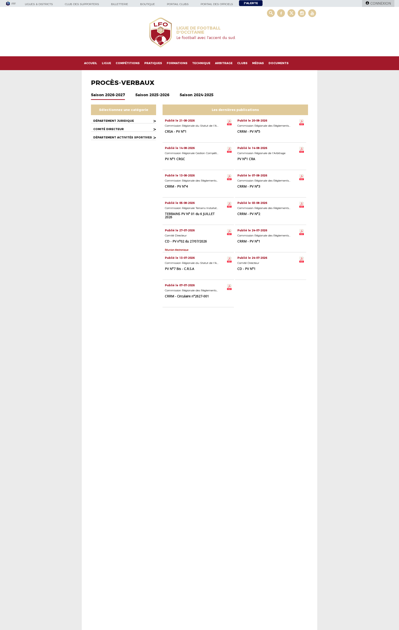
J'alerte (251, 3)
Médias (258, 63)
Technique (201, 63)
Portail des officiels (217, 4)
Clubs (242, 63)
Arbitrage (224, 63)
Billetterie (119, 4)
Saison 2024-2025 (197, 95)
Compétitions (128, 63)
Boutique (147, 4)
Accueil (90, 63)
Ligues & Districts (39, 4)
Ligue (106, 63)
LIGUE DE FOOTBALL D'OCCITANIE (198, 30)
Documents (279, 63)
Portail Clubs (178, 4)
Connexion (380, 3)
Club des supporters (82, 4)
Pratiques (153, 63)
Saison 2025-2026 (152, 95)
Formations (177, 63)
